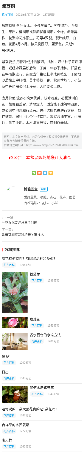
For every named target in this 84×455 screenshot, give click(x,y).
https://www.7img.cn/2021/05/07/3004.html (52, 145)
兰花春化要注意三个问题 (19, 222)
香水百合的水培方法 (45, 335)
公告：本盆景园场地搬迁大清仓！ (44, 157)
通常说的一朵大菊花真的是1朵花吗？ (30, 409)
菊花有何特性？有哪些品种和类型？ (29, 259)
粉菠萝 (35, 274)
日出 (5, 372)
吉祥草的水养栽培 (15, 425)
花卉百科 (7, 14)
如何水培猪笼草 (42, 388)
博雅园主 (31, 189)
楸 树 (5, 356)
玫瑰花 (35, 319)
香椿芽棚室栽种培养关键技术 (23, 235)
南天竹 (7, 440)
